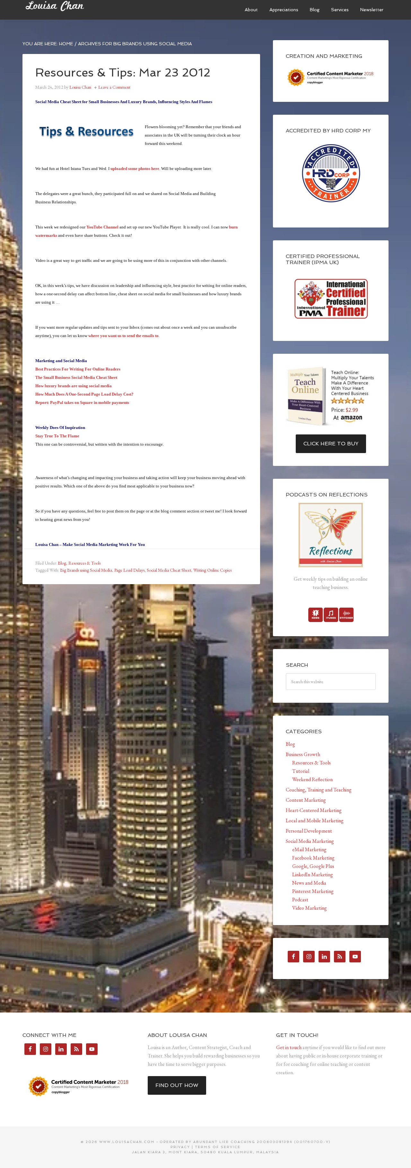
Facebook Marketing (313, 857)
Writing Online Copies (212, 570)
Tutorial (300, 771)
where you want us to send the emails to (123, 335)
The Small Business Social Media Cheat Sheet (76, 377)
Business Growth (303, 754)
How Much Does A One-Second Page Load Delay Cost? (84, 394)
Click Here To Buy (330, 444)
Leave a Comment (114, 87)
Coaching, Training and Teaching (319, 789)
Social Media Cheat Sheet (169, 570)
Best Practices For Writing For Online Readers (77, 369)
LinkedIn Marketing (312, 874)
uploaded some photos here (134, 168)
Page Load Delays (129, 570)
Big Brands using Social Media (86, 570)
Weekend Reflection (312, 779)
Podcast (300, 899)
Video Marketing (309, 908)
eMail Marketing (309, 849)
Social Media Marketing (310, 841)
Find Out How (176, 1085)
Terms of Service (217, 1147)
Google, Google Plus (313, 866)
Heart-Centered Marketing (314, 810)
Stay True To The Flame (57, 435)
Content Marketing (306, 800)
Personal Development (309, 830)
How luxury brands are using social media (73, 385)
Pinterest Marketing (313, 891)
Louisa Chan (70, 9)
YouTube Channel (102, 227)
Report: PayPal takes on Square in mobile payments (82, 402)
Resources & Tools (84, 563)
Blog (62, 563)
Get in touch (289, 1047)
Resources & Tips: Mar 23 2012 (122, 72)
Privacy (180, 1147)
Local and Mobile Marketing (315, 820)
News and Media (309, 882)
